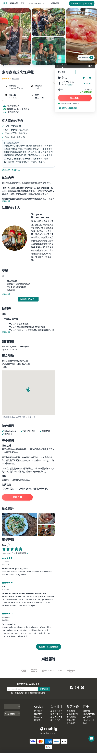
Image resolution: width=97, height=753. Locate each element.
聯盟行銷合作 (56, 714)
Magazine (38, 717)
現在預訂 (74, 97)
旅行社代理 (55, 720)
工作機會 (87, 717)
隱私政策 (41, 693)
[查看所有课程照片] (15, 36)
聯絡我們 (71, 711)
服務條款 (71, 723)
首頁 (4, 64)
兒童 (68, 83)
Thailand (11, 64)
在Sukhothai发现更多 (48, 646)
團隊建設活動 (89, 714)
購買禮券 (38, 720)
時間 (63, 72)
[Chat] (91, 739)
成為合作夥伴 (56, 711)
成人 (64, 78)
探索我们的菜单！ (28, 299)
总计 (60, 90)
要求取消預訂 (73, 714)
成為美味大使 (56, 717)
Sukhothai (21, 64)
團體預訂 (87, 711)
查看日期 (17, 497)
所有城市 (38, 711)
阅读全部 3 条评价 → (11, 170)
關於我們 (38, 714)
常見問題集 (72, 717)
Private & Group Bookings (82, 3)
